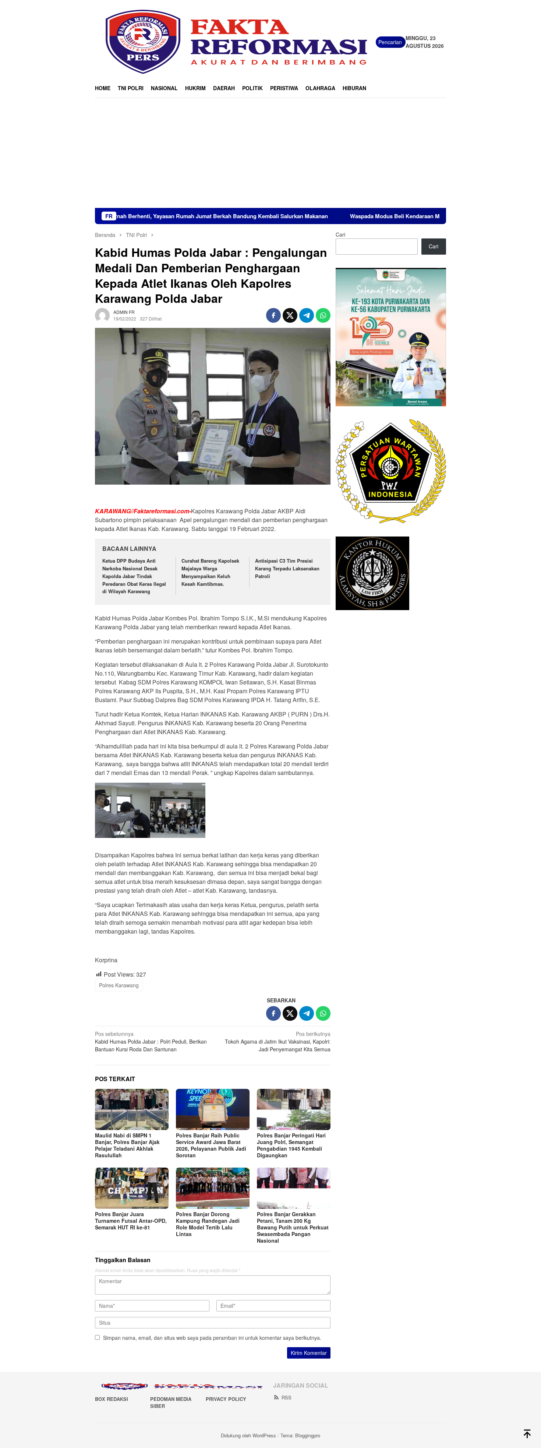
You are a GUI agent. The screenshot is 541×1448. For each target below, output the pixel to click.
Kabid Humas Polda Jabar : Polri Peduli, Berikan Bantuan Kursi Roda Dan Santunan (151, 1041)
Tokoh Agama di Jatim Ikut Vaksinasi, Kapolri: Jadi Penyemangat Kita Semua (277, 1041)
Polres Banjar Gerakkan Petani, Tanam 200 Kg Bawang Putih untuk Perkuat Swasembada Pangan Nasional (293, 1227)
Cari (340, 234)
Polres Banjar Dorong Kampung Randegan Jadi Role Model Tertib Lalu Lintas (208, 1224)
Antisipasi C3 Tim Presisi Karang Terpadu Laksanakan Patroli (287, 568)
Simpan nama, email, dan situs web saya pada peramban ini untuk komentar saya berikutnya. (212, 1337)
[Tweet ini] (290, 315)
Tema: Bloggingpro (300, 1435)
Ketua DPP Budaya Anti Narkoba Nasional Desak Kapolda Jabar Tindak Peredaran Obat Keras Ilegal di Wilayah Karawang (134, 576)
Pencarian (390, 42)
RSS (286, 1397)
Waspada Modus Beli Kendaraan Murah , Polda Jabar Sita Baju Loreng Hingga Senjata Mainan (416, 216)
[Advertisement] (270, 152)
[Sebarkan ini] (273, 315)
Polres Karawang (119, 985)
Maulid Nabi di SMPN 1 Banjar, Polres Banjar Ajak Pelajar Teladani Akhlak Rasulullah (127, 1145)
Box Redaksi (111, 1398)
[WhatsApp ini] (323, 315)
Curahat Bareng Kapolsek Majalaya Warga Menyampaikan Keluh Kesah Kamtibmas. (210, 572)
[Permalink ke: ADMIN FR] (102, 314)
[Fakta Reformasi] (235, 41)
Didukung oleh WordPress (248, 1435)
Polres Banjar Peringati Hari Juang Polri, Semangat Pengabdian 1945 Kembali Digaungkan (291, 1145)
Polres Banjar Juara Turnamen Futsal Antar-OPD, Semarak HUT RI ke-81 (131, 1220)
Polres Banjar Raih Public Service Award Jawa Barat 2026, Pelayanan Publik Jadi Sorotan (211, 1145)
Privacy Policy (226, 1398)
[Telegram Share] (306, 315)
